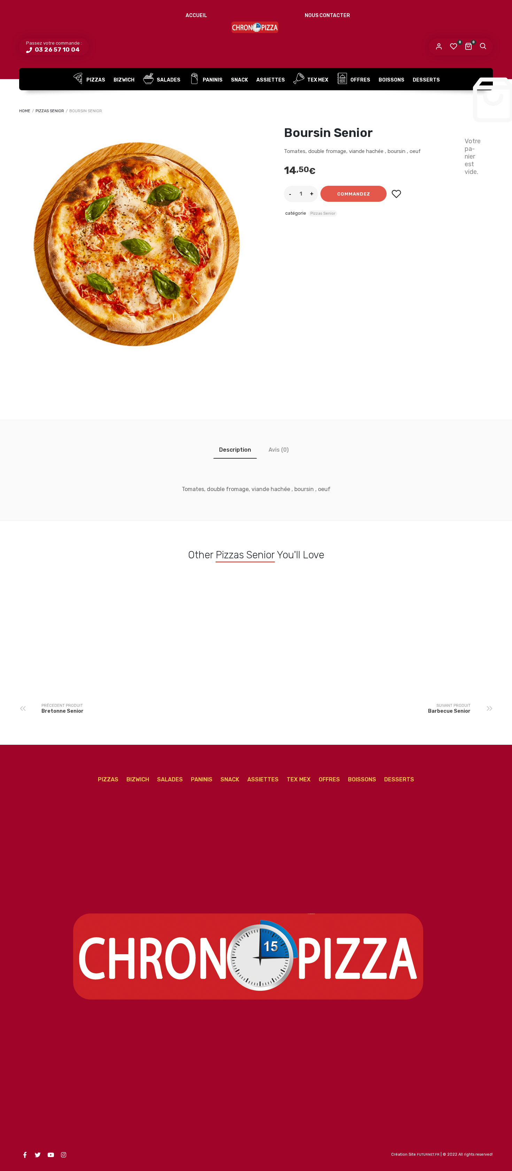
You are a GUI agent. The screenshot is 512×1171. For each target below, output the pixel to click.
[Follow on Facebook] (24, 1155)
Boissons (391, 80)
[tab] (235, 449)
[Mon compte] (439, 46)
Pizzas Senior (50, 111)
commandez (353, 194)
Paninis (212, 80)
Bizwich (124, 80)
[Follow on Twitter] (37, 1155)
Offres (359, 80)
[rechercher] (482, 46)
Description (235, 449)
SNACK (239, 80)
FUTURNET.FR (428, 1155)
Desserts (426, 80)
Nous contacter (327, 15)
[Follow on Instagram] (63, 1155)
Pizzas (95, 80)
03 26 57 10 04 (56, 49)
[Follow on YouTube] (50, 1155)
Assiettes (270, 80)
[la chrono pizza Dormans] (256, 26)
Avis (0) (279, 449)
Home (24, 111)
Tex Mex (317, 80)
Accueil (196, 15)
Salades (168, 80)
